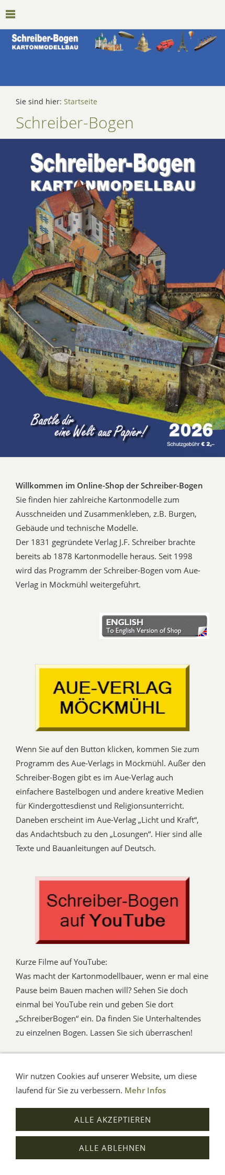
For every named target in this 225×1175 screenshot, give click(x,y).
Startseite (80, 101)
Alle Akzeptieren (112, 1119)
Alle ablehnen (112, 1148)
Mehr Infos (145, 1090)
